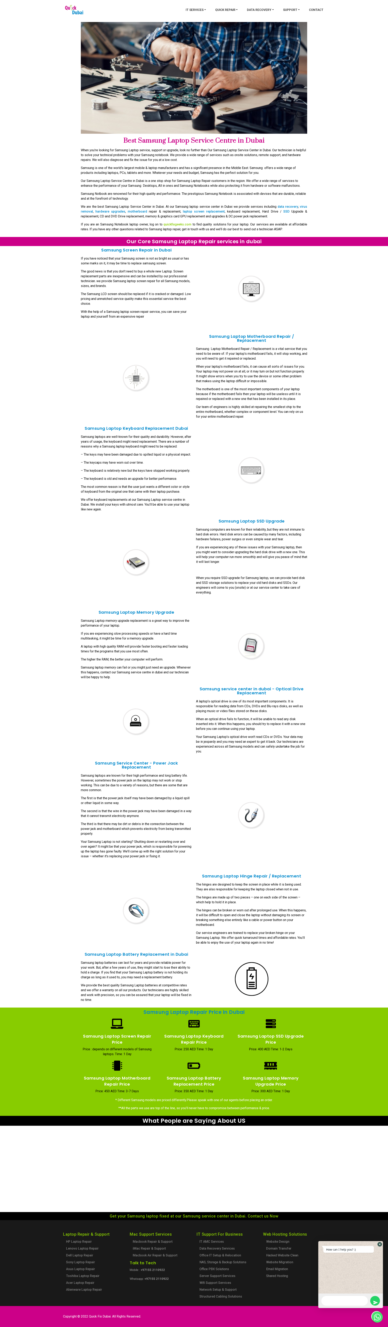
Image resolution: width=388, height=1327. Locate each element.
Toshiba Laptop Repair (82, 1276)
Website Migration (279, 1262)
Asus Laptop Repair (80, 1269)
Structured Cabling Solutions (220, 1296)
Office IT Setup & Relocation (220, 1255)
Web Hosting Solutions (285, 1234)
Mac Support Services (151, 1234)
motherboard (137, 211)
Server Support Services (217, 1276)
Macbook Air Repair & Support (155, 1255)
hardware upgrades (110, 211)
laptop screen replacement (204, 211)
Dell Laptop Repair (79, 1255)
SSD (286, 211)
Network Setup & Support (218, 1290)
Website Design (277, 1242)
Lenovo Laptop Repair (82, 1248)
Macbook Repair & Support (153, 1242)
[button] (379, 1244)
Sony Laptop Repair (80, 1262)
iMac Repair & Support (149, 1248)
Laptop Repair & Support (86, 1234)
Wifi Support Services (215, 1283)
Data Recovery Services (217, 1248)
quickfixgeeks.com (177, 224)
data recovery (288, 207)
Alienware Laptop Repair (84, 1290)
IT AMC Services (211, 1242)
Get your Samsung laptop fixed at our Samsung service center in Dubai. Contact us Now (194, 1216)
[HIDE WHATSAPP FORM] (376, 1316)
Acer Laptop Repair (80, 1283)
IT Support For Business (219, 1234)
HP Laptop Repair (79, 1242)
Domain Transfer (278, 1248)
